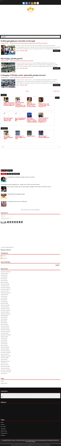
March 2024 (3, 282)
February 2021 (4, 347)
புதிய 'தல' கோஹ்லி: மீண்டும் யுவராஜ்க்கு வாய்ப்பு (44, 136)
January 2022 (4, 328)
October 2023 (4, 291)
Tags (9, 173)
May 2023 (3, 299)
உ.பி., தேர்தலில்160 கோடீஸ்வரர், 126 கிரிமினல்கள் (17, 201)
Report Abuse (6, 250)
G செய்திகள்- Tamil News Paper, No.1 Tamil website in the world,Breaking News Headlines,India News (34, 440)
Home (27, 91)
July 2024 (3, 275)
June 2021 (3, 340)
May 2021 (3, 342)
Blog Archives (16, 173)
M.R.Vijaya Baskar (23, 43)
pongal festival (31, 43)
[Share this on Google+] (23, 50)
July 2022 (3, 317)
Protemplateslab (47, 445)
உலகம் (57, 97)
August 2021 (3, 336)
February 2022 (4, 326)
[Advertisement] (30, 23)
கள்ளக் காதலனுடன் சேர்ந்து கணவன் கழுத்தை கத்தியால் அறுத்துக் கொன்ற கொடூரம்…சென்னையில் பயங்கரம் (29, 186)
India (2, 422)
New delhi (3, 426)
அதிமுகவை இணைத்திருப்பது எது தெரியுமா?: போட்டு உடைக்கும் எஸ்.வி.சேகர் (31, 104)
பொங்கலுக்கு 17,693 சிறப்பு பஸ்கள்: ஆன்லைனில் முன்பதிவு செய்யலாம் (23, 75)
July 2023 (3, 296)
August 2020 (3, 357)
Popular (3, 173)
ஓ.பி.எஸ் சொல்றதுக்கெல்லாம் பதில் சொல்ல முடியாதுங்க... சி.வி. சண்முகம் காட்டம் (44, 104)
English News (4, 383)
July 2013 (3, 373)
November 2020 (4, 352)
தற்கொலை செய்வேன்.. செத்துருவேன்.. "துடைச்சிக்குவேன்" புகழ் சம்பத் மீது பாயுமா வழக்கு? (20, 104)
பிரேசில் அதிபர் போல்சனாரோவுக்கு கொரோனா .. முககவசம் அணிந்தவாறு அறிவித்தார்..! (32, 120)
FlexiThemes (17, 445)
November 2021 (4, 331)
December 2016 (4, 370)
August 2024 (3, 273)
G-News (4, 255)
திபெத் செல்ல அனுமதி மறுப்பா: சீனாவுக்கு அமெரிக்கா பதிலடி (8, 119)
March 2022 (3, 324)
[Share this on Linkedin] (27, 50)
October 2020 (4, 354)
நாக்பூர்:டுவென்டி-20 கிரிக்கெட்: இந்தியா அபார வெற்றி (20, 137)
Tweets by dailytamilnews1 (7, 247)
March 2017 (3, 364)
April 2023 (3, 301)
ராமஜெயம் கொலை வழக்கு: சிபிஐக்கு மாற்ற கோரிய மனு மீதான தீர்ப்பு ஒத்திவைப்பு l (9, 104)
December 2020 (4, 350)
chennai (12, 43)
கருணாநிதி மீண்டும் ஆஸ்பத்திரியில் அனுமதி (16, 194)
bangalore (3, 435)
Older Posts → (57, 91)
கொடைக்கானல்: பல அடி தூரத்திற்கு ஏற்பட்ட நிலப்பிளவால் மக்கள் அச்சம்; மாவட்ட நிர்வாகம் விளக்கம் (26, 394)
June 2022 (3, 319)
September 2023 (4, 292)
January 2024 (4, 285)
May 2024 (3, 278)
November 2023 (4, 289)
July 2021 (3, 338)
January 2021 (4, 349)
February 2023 (4, 305)
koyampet (16, 43)
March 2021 (3, 345)
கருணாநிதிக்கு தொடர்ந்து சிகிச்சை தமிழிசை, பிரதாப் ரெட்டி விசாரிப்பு (21, 177)
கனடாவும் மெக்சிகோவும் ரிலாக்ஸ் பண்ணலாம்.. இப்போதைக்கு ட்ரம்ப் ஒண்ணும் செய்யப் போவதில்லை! (43, 120)
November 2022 (4, 310)
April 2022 (3, 322)
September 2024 (4, 271)
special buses (39, 43)
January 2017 (4, 368)
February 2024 (4, 284)
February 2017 (4, 366)
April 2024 (3, 280)
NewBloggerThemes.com (32, 445)
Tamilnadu (3, 428)
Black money (4, 431)
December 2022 (4, 308)
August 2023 (3, 294)
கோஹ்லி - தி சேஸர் (31, 136)
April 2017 (3, 363)
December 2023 (4, 287)
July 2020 (3, 359)
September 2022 (4, 314)
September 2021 (4, 335)
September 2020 (4, 356)
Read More (56, 50)
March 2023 (3, 303)
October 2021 (4, 333)
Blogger (38, 209)
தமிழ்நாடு (4, 95)
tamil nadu (44, 43)
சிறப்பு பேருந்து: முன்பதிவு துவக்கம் (12, 58)
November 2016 (4, 371)
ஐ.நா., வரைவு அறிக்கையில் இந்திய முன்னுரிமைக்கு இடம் (20, 119)
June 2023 (3, 298)
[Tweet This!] (21, 50)
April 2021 (3, 343)
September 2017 (4, 361)
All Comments (6, 218)
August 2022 (3, 315)
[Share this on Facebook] (20, 50)
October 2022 (4, 312)
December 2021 (4, 329)
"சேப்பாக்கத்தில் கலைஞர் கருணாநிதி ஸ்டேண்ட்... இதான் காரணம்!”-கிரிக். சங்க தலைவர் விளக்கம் (20, 184)
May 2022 (3, 321)
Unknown (4, 258)
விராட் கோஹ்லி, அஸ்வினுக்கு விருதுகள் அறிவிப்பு (8, 137)
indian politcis (4, 433)
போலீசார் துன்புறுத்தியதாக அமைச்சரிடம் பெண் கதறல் (18, 41)
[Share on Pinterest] (25, 50)
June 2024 (3, 277)
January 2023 (4, 306)
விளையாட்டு (4, 128)
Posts (4, 216)
